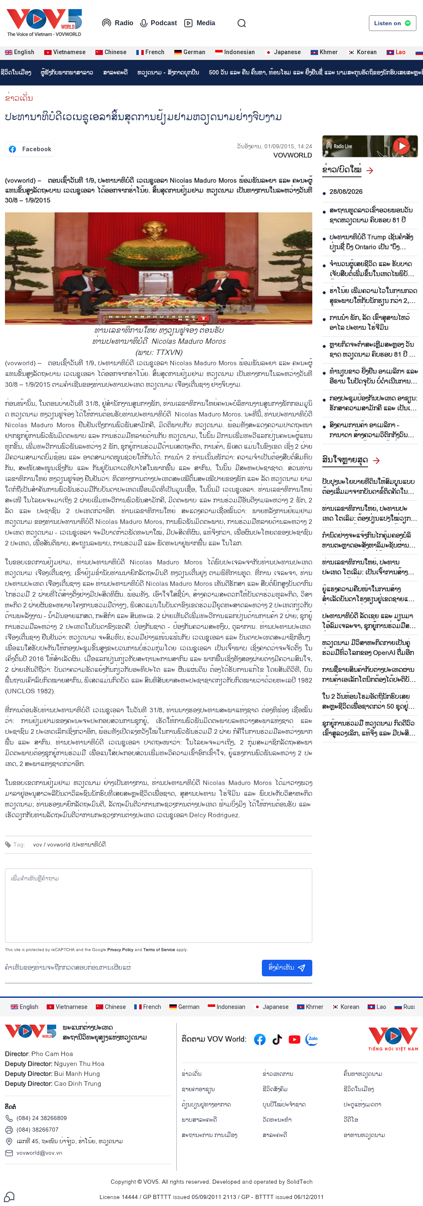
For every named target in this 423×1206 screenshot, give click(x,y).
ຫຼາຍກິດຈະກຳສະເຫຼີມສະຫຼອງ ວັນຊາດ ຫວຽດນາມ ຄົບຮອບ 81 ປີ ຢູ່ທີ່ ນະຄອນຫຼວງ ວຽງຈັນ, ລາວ (374, 350)
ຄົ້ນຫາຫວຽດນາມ (363, 1074)
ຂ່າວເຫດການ (278, 1074)
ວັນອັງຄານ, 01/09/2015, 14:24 (274, 146)
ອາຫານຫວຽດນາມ (364, 1135)
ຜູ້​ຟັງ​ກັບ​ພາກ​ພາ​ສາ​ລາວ (67, 72)
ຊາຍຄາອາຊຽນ (198, 1089)
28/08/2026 (346, 192)
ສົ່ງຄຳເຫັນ (281, 968)
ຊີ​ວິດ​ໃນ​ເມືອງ (359, 1089)
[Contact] (9, 1197)
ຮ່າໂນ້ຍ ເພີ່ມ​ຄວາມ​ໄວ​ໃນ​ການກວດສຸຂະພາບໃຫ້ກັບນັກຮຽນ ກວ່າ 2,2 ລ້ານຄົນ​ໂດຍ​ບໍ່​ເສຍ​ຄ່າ (373, 296)
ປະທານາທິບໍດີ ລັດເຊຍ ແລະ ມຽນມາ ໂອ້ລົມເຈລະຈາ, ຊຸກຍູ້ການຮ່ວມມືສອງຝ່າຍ (369, 621)
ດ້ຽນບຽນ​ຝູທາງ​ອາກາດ (206, 1104)
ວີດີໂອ (351, 1120)
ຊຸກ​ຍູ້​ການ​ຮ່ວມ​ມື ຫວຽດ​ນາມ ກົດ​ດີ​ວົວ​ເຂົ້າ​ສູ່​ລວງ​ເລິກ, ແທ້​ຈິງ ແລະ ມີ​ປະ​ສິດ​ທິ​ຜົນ (370, 729)
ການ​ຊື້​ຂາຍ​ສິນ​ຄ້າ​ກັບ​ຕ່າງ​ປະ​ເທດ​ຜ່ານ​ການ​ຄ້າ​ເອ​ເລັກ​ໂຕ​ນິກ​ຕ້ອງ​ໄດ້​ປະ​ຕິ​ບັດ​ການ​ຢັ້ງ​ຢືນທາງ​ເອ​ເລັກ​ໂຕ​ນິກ (368, 675)
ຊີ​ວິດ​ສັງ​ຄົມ (275, 1089)
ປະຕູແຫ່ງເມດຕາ (362, 1104)
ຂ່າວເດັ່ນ (19, 98)
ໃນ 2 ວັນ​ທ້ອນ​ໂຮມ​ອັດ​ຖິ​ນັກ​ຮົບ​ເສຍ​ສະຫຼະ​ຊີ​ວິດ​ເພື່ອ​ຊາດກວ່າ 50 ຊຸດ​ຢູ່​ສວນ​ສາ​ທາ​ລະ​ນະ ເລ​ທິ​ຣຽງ (366, 702)
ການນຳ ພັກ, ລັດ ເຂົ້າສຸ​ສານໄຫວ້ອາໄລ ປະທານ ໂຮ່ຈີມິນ (370, 323)
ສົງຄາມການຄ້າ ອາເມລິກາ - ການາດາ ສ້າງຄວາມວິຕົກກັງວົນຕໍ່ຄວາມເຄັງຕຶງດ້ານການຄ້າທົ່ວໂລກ (371, 430)
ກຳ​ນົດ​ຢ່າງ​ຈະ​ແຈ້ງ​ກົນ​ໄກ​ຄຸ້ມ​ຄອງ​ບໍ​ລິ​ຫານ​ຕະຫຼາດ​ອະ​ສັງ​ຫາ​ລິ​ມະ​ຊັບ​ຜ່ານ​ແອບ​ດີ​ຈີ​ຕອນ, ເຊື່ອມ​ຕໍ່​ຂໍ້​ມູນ (366, 541)
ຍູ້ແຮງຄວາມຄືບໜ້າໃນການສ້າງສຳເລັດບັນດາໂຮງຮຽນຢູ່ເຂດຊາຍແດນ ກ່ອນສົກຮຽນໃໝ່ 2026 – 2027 (369, 594)
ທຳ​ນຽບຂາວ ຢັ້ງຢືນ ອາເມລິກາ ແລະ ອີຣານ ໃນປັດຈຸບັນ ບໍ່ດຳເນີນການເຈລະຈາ (374, 377)
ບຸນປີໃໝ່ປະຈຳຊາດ (284, 1104)
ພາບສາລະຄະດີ (199, 1120)
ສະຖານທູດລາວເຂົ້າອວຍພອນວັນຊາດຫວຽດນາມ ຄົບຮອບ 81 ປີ (371, 216)
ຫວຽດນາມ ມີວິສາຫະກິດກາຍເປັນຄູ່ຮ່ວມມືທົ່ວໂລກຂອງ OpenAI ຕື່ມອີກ (368, 648)
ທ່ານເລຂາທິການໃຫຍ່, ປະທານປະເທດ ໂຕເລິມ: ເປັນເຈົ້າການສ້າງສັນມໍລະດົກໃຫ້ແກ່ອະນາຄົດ (369, 568)
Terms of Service (159, 950)
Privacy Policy (120, 950)
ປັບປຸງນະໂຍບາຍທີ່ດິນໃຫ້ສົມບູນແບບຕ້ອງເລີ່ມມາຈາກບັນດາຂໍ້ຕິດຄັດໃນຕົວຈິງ (369, 487)
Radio (124, 22)
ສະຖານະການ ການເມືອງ (209, 1135)
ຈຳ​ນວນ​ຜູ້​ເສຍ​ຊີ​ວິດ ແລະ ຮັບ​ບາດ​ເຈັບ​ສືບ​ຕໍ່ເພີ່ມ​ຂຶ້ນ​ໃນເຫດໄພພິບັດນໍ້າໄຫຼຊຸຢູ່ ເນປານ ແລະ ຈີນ (371, 269)
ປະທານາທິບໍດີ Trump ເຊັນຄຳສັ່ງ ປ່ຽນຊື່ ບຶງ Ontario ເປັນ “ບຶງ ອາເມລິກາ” (371, 242)
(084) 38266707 (38, 1130)
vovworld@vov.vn (39, 1153)
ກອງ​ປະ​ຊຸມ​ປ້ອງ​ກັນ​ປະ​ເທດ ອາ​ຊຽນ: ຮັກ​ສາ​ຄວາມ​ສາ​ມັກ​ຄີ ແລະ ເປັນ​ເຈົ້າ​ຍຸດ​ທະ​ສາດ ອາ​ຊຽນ (374, 404)
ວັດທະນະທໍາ (277, 1120)
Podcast (164, 22)
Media (206, 22)
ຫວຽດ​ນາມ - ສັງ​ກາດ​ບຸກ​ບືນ (168, 72)
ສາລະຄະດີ (115, 72)
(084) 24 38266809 (42, 1118)
